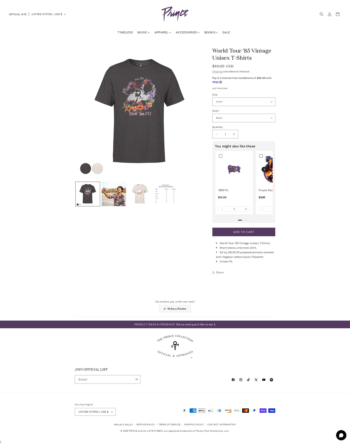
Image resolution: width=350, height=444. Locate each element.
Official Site (18, 14)
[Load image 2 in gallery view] (114, 194)
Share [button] (220, 272)
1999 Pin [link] (223, 190)
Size (214, 94)
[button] (322, 14)
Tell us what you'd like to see (194, 324)
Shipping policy (194, 424)
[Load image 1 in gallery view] (88, 194)
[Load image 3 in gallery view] (140, 194)
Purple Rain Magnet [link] (271, 190)
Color (215, 110)
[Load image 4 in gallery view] (166, 194)
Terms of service (169, 424)
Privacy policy (123, 424)
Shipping (217, 71)
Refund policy (146, 424)
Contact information (221, 424)
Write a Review (179, 309)
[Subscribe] (136, 379)
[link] (234, 169)
